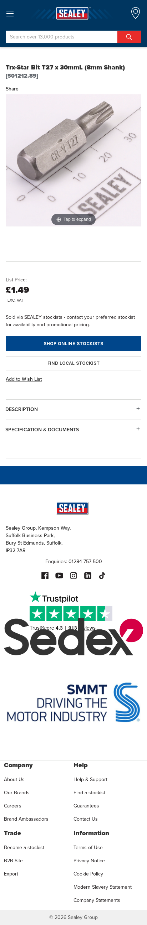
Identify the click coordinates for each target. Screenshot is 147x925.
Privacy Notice (89, 860)
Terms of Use (88, 847)
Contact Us (86, 819)
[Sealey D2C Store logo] (73, 13)
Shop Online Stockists (73, 344)
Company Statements (97, 900)
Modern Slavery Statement (103, 887)
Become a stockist (24, 847)
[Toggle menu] (10, 13)
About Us (14, 779)
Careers (12, 806)
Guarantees (86, 806)
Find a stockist (89, 792)
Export (11, 874)
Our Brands (17, 792)
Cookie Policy (88, 874)
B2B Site (13, 860)
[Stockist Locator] (135, 15)
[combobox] (73, 37)
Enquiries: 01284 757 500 (73, 561)
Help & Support (90, 779)
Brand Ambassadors (26, 819)
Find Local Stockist (73, 363)
